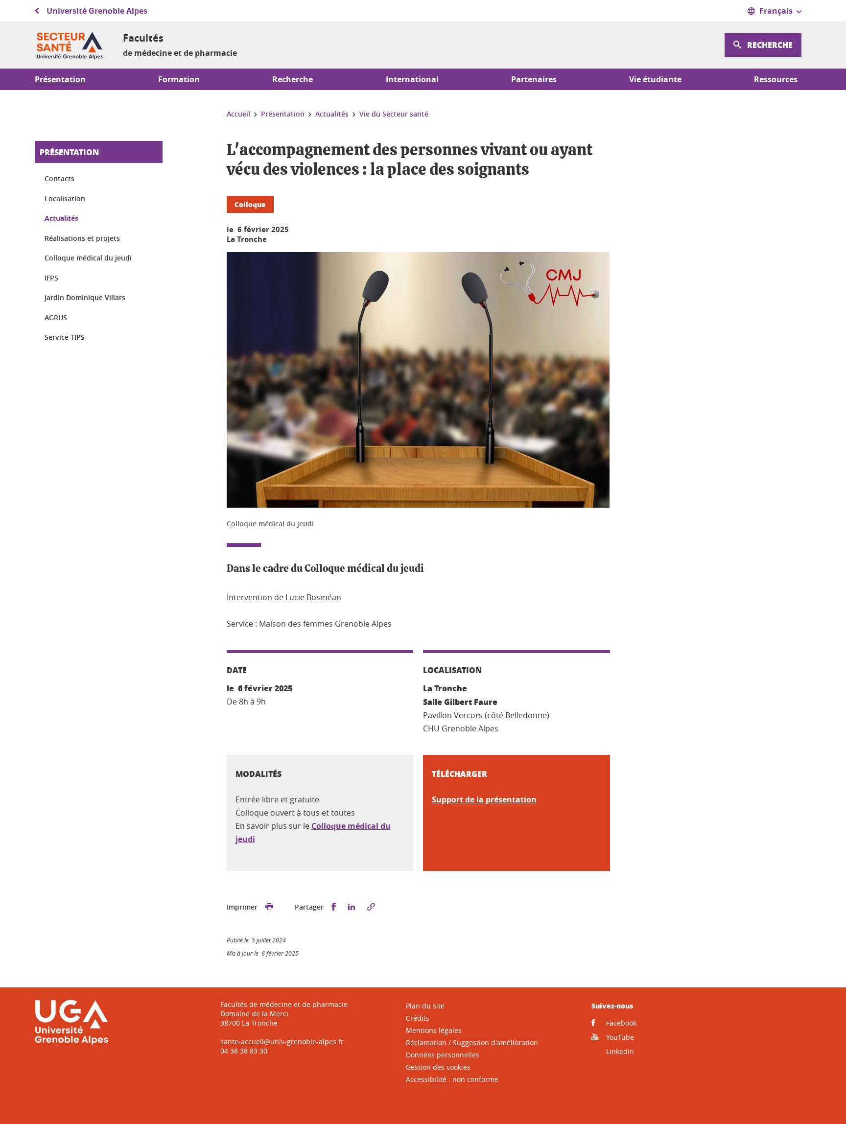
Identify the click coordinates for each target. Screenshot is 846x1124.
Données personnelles (442, 1054)
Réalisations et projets (82, 238)
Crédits (417, 1018)
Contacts (59, 178)
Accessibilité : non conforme (452, 1079)
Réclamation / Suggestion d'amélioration (472, 1042)
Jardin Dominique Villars (85, 297)
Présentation (69, 152)
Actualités (61, 218)
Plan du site (425, 1005)
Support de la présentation (484, 799)
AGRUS (56, 317)
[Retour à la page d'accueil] (71, 45)
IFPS (51, 277)
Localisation (65, 198)
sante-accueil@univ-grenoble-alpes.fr (282, 1041)
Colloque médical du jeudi (88, 257)
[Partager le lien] (371, 907)
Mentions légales (434, 1030)
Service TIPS (65, 337)
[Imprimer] (269, 907)
